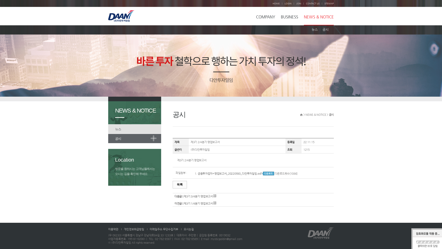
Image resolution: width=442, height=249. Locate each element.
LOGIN (288, 3)
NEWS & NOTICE (319, 17)
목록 (180, 184)
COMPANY (265, 17)
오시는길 (189, 229)
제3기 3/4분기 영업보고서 (198, 196)
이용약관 (113, 229)
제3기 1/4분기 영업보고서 (198, 203)
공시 (326, 29)
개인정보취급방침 (134, 229)
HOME (276, 3)
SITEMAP (329, 3)
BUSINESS (289, 17)
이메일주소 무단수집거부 (164, 229)
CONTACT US (313, 3)
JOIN (298, 3)
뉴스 (315, 29)
